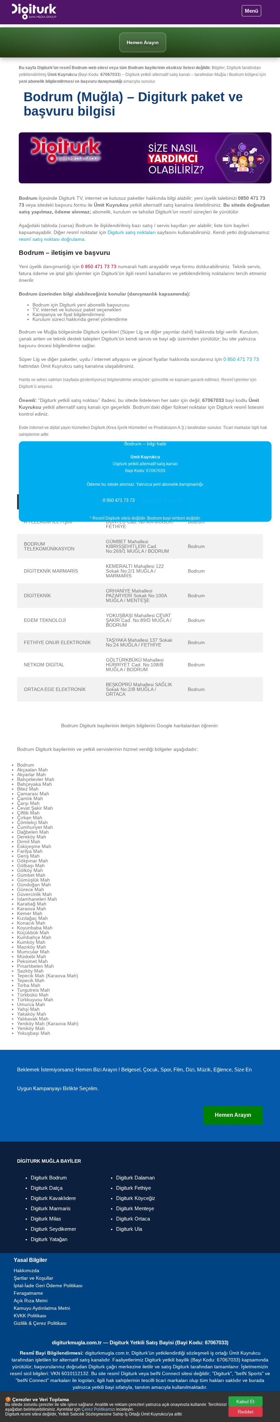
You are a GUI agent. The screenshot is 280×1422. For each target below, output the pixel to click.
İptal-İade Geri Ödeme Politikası (48, 1285)
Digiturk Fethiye (133, 1188)
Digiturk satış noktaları (132, 232)
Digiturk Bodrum (49, 1177)
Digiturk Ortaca (133, 1219)
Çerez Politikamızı (98, 1409)
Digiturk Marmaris (51, 1208)
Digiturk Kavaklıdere (53, 1198)
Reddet (245, 1411)
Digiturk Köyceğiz (135, 1198)
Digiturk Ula (129, 1229)
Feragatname (28, 1293)
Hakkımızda (26, 1270)
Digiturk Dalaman (135, 1177)
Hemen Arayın (161, 500)
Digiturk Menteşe (135, 1208)
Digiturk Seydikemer (53, 1229)
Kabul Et (245, 1401)
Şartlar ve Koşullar (33, 1278)
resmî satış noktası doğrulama (51, 239)
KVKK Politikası (30, 1315)
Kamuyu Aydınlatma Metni (42, 1308)
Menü (251, 11)
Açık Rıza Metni (30, 1300)
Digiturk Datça (46, 1188)
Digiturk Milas (46, 1219)
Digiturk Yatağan (49, 1239)
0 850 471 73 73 (98, 266)
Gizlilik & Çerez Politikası (40, 1323)
